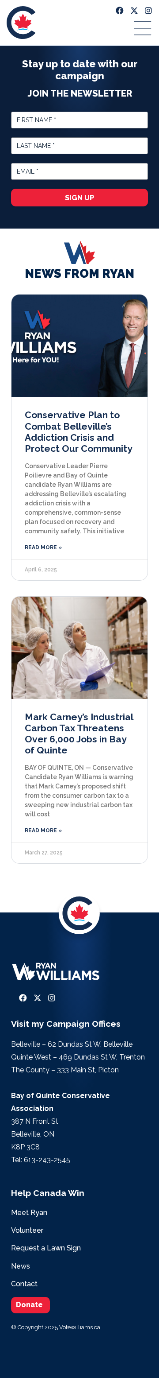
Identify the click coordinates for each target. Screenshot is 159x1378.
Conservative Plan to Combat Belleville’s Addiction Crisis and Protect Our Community (78, 431)
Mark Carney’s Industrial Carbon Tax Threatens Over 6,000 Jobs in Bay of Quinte (79, 733)
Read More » (43, 547)
